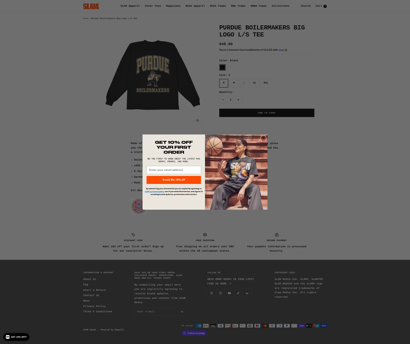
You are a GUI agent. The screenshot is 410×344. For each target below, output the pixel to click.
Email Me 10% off (174, 180)
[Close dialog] (263, 138)
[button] (16, 337)
